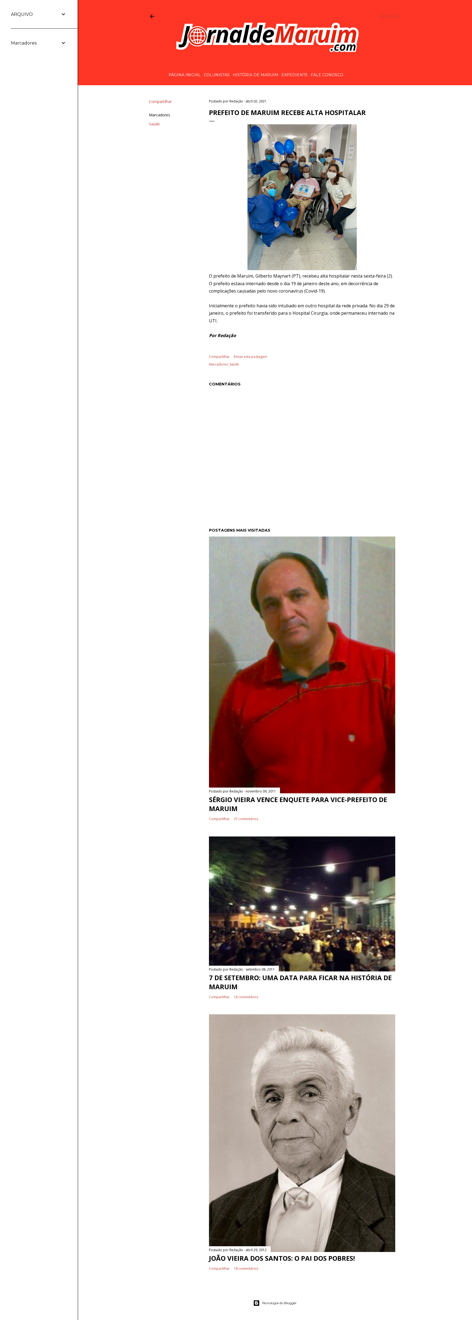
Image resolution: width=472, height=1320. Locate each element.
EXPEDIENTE (294, 74)
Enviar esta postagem (250, 356)
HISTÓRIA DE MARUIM (255, 74)
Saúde (154, 123)
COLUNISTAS (217, 74)
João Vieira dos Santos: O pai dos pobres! (282, 1258)
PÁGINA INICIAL (185, 74)
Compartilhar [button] (160, 101)
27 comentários (246, 819)
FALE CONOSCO (327, 74)
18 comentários (246, 997)
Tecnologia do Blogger (279, 1303)
